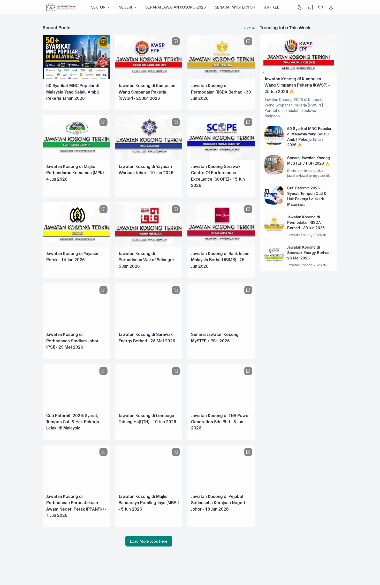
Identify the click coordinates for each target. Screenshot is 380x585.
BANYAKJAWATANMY (295, 570)
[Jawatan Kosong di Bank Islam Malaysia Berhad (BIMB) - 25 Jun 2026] (221, 245)
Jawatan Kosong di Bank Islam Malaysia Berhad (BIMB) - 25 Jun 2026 (220, 260)
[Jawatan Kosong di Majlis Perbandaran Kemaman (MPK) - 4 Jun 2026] (76, 158)
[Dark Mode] (300, 7)
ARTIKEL (271, 7)
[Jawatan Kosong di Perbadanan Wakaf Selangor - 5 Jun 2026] (148, 245)
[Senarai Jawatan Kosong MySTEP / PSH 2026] (221, 326)
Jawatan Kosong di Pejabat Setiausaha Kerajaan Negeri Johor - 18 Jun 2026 (218, 503)
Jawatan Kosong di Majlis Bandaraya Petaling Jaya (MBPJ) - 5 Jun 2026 (149, 503)
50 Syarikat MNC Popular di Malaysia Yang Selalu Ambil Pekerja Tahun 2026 (72, 92)
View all (249, 27)
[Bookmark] (103, 41)
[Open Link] (331, 7)
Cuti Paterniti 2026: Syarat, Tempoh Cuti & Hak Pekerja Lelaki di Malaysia (72, 422)
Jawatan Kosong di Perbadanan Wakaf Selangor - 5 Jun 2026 (148, 260)
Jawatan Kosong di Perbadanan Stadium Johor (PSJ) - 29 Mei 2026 (72, 341)
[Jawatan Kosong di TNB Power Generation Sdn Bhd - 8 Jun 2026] (221, 407)
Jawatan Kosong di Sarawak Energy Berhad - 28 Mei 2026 (309, 252)
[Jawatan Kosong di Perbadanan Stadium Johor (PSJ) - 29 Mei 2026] (76, 326)
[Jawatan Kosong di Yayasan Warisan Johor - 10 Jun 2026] (148, 158)
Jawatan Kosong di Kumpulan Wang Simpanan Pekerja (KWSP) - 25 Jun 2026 (147, 92)
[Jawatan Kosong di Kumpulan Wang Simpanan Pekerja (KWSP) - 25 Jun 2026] (148, 77)
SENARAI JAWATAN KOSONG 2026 (175, 7)
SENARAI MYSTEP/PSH (235, 7)
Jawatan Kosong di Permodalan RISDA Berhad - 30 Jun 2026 (221, 92)
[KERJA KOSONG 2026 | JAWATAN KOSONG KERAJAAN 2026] (61, 7)
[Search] (321, 7)
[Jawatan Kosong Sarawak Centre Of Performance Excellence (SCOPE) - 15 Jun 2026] (221, 158)
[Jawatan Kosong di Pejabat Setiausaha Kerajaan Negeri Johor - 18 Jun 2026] (221, 488)
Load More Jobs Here (149, 541)
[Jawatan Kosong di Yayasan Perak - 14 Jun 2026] (76, 245)
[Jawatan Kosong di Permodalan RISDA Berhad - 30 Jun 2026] (221, 77)
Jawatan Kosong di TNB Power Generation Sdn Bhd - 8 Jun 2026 (220, 422)
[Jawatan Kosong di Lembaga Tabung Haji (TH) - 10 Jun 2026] (148, 407)
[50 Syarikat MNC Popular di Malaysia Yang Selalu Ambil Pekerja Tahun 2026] (76, 77)
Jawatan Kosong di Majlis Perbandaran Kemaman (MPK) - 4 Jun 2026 (76, 173)
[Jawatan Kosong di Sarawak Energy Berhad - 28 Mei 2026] (148, 326)
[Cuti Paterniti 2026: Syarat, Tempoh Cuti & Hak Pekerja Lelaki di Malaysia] (76, 407)
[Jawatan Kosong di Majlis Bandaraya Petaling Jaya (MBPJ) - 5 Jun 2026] (148, 488)
